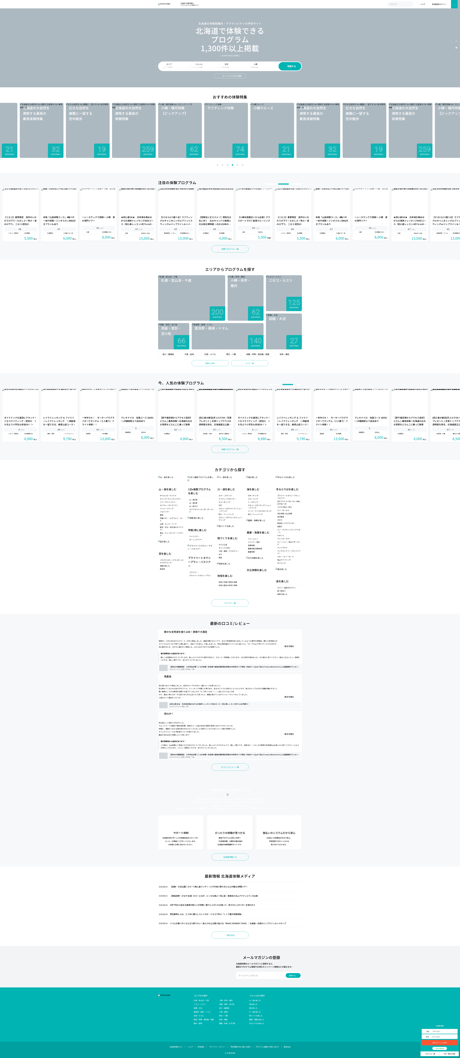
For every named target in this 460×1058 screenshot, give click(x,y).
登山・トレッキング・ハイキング (171, 534)
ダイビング (281, 563)
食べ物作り (281, 591)
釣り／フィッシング (226, 514)
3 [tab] (227, 165)
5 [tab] (237, 165)
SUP (220, 505)
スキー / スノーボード (285, 556)
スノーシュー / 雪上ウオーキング (288, 543)
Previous (199, 165)
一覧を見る (230, 935)
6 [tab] (242, 165)
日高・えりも (210, 354)
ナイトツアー (194, 536)
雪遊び (279, 526)
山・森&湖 (193, 503)
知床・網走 (284, 354)
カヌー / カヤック (225, 495)
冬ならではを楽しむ (256, 1023)
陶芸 (220, 557)
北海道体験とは (230, 856)
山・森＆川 (193, 506)
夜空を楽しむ (165, 566)
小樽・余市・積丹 (226, 1000)
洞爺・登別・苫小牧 (226, 1004)
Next (261, 165)
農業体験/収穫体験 (255, 548)
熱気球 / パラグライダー (286, 523)
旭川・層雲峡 (168, 354)
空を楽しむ (253, 1008)
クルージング (253, 499)
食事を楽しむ (282, 594)
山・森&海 (193, 499)
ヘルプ (190, 1047)
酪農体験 (251, 552)
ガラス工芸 (223, 544)
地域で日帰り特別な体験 (228, 582)
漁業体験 (251, 545)
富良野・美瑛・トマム (202, 1012)
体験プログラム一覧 (230, 248)
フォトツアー (165, 512)
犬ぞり (279, 520)
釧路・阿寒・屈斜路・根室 (257, 354)
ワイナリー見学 (254, 542)
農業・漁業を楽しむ (256, 1019)
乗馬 (161, 515)
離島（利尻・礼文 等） (227, 1023)
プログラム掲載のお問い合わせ (267, 1047)
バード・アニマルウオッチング (259, 511)
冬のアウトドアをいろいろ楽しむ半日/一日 (289, 502)
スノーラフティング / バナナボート (288, 530)
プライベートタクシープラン (200, 575)
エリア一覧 (250, 363)
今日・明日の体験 (449, 1054)
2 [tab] (456, 47)
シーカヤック (253, 502)
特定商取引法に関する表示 (241, 1047)
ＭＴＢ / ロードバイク (168, 495)
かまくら (280, 535)
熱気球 (162, 569)
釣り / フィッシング (255, 514)
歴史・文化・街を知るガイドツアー (171, 528)
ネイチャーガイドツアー (169, 505)
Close (423, 1025)
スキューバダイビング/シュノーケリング (231, 518)
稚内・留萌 (198, 1023)
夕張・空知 (189, 354)
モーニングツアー (196, 539)
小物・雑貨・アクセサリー (229, 551)
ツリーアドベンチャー (168, 502)
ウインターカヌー (284, 538)
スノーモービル (283, 510)
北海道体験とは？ (176, 1047)
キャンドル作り (224, 548)
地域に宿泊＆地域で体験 (228, 585)
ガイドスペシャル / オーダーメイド (201, 510)
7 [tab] (299, 184)
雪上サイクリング (284, 560)
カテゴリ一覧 (230, 603)
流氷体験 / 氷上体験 (284, 513)
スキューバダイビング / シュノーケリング (230, 509)
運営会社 (287, 1047)
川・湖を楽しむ (255, 1012)
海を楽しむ (253, 1004)
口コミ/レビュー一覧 (230, 767)
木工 (220, 554)
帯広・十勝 (231, 354)
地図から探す (210, 363)
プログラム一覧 (430, 1054)
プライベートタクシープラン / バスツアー (288, 496)
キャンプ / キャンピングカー (170, 499)
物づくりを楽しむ (256, 1015)
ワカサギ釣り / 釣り (284, 507)
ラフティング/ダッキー (227, 499)
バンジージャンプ (166, 508)
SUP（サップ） (254, 495)
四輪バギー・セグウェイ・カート (171, 519)
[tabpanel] (180, 130)
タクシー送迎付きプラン (286, 587)
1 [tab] (456, 41)
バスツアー (193, 572)
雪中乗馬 (280, 517)
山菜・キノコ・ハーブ (168, 524)
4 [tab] (232, 165)
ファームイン (253, 539)
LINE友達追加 (439, 1048)
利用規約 (201, 1047)
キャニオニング (224, 502)
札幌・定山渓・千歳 (201, 1000)
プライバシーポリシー (217, 1047)
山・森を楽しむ (255, 1000)
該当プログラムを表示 (439, 1043)
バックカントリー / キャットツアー (288, 552)
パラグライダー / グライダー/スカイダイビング (171, 561)
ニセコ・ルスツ (199, 1004)
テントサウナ (282, 547)
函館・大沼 (198, 1008)
